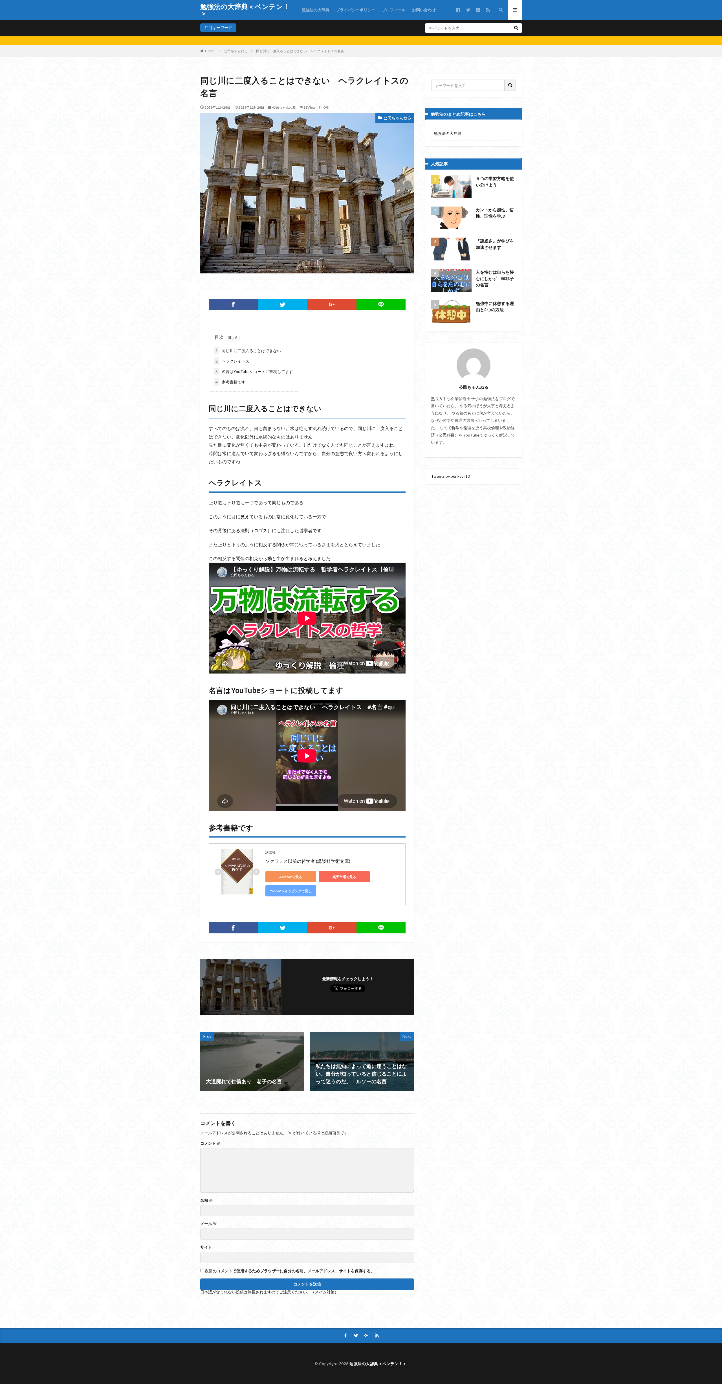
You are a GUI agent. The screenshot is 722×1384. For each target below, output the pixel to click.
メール (208, 1224)
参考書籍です (230, 382)
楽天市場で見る (344, 877)
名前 (206, 1200)
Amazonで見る (290, 877)
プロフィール (394, 9)
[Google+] (331, 304)
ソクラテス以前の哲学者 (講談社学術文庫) (307, 861)
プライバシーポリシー (355, 9)
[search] (516, 28)
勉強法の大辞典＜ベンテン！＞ (245, 10)
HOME (210, 51)
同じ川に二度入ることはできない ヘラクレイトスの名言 (300, 51)
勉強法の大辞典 (315, 9)
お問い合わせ (424, 9)
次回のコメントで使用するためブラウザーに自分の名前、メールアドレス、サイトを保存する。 (290, 1271)
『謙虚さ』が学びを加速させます (495, 244)
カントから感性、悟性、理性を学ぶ (495, 213)
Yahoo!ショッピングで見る (291, 891)
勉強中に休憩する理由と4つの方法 (495, 306)
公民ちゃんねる (236, 51)
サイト (206, 1247)
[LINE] (381, 304)
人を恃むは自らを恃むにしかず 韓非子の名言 (495, 278)
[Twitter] (282, 304)
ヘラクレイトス (232, 361)
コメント (210, 1143)
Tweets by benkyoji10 (450, 476)
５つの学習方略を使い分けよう (495, 181)
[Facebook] (233, 304)
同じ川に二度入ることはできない (248, 350)
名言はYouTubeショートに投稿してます (254, 371)
